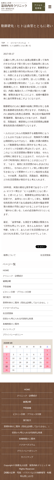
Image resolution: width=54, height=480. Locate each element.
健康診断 (7, 281)
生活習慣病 (45, 255)
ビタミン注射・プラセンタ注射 (17, 292)
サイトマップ (9, 329)
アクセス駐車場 (38, 6)
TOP (3, 43)
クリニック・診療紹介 (13, 276)
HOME (6, 270)
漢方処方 (7, 297)
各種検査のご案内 (11, 324)
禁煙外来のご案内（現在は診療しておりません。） (26, 302)
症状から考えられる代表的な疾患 (18, 318)
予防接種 (7, 286)
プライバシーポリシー (13, 334)
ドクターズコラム (18, 43)
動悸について (10, 255)
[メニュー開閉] (49, 6)
